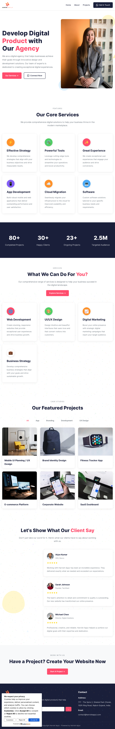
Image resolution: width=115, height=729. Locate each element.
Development (67, 420)
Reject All (22, 720)
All (28, 420)
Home (68, 5)
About (77, 5)
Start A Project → (57, 671)
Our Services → (11, 75)
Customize (9, 720)
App (37, 420)
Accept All (34, 720)
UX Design (84, 420)
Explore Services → (57, 293)
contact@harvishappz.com (89, 714)
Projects (86, 5)
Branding (50, 420)
